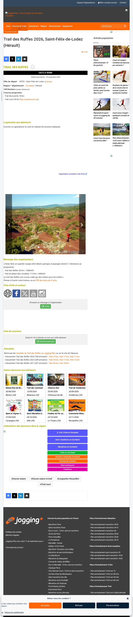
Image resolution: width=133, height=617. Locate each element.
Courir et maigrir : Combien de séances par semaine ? (120, 62)
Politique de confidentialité (14, 612)
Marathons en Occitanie (67, 447)
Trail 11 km (74, 356)
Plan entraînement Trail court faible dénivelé (107, 593)
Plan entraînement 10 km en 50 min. (104, 574)
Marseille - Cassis (55, 543)
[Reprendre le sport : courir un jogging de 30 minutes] (101, 104)
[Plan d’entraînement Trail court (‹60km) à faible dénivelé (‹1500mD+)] (120, 129)
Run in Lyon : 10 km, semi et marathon (63, 531)
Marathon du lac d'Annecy (58, 593)
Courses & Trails (19, 26)
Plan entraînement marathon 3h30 (104, 537)
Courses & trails (11, 32)
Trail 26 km (53, 363)
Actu (8, 26)
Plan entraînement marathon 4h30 (104, 524)
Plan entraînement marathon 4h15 (104, 527)
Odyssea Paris (54, 568)
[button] (127, 598)
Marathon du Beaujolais (58, 558)
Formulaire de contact (14, 547)
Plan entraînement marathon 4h (103, 531)
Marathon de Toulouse (57, 583)
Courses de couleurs (67, 461)
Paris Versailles (54, 537)
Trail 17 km (64, 356)
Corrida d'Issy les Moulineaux (60, 574)
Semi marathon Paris (56, 527)
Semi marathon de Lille (57, 577)
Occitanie (30, 86)
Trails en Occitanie (67, 453)
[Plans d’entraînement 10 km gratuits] (101, 52)
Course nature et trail (42, 478)
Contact (123, 3)
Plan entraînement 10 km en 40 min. (104, 580)
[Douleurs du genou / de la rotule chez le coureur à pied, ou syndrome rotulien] (120, 77)
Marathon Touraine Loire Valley (60, 549)
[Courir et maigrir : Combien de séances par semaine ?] (120, 52)
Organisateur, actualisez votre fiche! (72, 174)
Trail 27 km (53, 356)
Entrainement (55, 26)
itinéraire (48, 82)
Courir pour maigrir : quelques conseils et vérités (120, 115)
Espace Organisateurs (86, 3)
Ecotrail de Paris (54, 589)
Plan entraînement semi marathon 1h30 (106, 558)
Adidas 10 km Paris (56, 546)
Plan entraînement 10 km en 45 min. (104, 577)
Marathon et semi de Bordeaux (60, 552)
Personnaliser (112, 605)
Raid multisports (67, 465)
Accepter (45, 605)
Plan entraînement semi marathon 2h (105, 552)
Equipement (67, 26)
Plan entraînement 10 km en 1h (102, 571)
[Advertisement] (51, 110)
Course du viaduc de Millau (59, 562)
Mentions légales (12, 535)
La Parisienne (53, 540)
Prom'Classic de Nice (56, 586)
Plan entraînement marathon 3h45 (104, 534)
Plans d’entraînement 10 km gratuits (100, 62)
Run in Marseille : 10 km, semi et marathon (65, 565)
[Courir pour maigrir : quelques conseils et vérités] (120, 104)
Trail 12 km (74, 360)
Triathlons (67, 469)
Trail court (46, 484)
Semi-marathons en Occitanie (67, 440)
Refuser (79, 605)
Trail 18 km (64, 363)
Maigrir (44, 26)
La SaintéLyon (54, 555)
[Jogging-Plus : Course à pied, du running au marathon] (24, 14)
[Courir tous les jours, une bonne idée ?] (101, 129)
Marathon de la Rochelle (58, 580)
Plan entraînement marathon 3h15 (104, 540)
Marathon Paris (54, 524)
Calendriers (34, 26)
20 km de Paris (54, 534)
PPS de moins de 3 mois (46, 280)
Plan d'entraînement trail (29, 99)
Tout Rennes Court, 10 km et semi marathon (66, 571)
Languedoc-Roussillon (68, 478)
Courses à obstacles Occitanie (67, 457)
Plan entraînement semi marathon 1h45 (106, 555)
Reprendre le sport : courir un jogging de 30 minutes (101, 115)
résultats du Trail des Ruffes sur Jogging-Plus (35, 353)
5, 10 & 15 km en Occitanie (67, 432)
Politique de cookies (13, 532)
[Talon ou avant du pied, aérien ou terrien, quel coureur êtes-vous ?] (101, 77)
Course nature (19, 478)
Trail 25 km (53, 360)
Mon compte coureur (108, 3)
